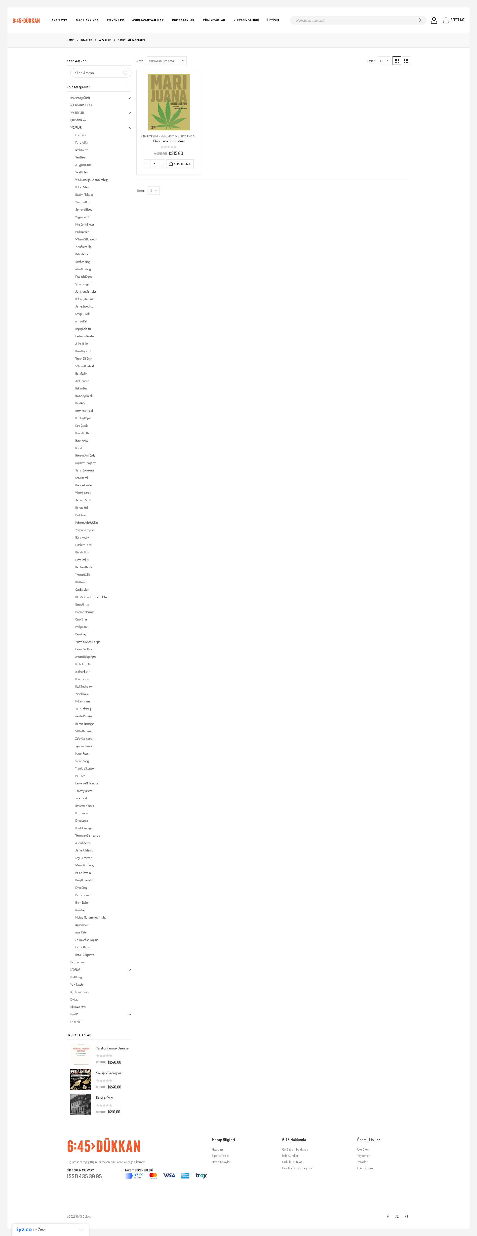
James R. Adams (83, 850)
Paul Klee (80, 776)
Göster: (371, 61)
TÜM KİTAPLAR (214, 20)
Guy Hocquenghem (85, 463)
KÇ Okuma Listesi (79, 992)
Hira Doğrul (81, 403)
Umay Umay (82, 604)
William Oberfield (84, 366)
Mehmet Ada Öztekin (86, 522)
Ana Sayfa (59, 20)
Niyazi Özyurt (82, 925)
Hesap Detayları (221, 1162)
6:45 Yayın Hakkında (295, 1149)
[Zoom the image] (104, 1140)
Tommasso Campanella (87, 835)
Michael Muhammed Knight (90, 917)
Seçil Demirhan (83, 858)
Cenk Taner (81, 619)
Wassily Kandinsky (84, 865)
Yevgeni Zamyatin (84, 530)
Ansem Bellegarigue (85, 656)
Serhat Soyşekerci (84, 470)
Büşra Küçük (82, 537)
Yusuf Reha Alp (83, 247)
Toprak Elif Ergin (83, 358)
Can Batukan (82, 589)
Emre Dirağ (81, 887)
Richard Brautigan (84, 724)
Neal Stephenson (84, 686)
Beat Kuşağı (76, 977)
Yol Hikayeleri (77, 984)
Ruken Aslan (81, 187)
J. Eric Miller (81, 344)
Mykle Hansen (82, 701)
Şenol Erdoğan (82, 284)
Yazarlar (362, 1162)
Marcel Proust (82, 753)
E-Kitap (74, 999)
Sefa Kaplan (81, 172)
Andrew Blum (82, 671)
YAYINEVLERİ (77, 113)
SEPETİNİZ (457, 20)
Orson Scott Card (84, 411)
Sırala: (140, 61)
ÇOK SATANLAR (183, 20)
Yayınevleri (363, 1156)
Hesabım (217, 1149)
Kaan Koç (80, 910)
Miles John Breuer (84, 224)
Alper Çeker (81, 932)
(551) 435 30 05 (84, 1176)
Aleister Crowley (83, 716)
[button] (397, 60)
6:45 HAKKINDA (87, 20)
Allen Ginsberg (82, 269)
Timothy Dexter (83, 791)
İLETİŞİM (273, 20)
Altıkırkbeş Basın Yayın (153, 136)
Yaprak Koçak (82, 694)
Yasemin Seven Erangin (87, 642)
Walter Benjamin (84, 731)
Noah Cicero (81, 150)
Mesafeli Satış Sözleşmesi (297, 1168)
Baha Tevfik (81, 373)
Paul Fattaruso (82, 895)
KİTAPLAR (75, 969)
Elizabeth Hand (83, 545)
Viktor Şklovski (83, 493)
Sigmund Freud (83, 209)
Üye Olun (363, 1149)
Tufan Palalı (81, 798)
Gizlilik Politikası (292, 1162)
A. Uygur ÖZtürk (83, 165)
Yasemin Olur (82, 202)
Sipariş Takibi (220, 1156)
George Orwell (82, 314)
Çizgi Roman (77, 962)
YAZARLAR (75, 127)
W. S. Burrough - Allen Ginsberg (91, 180)
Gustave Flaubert (84, 485)
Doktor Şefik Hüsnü (85, 299)
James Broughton (84, 306)
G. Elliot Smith (83, 664)
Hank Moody (81, 440)
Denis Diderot (82, 679)
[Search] (420, 20)
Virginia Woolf (82, 217)
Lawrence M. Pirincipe (86, 783)
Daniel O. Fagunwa (84, 955)
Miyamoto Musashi (85, 612)
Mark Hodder (81, 232)
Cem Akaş (80, 634)
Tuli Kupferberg (83, 709)
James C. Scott (83, 500)
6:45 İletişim (365, 1168)
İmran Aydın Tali (83, 396)
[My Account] (434, 20)
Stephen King (82, 262)
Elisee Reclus (81, 560)
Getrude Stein (82, 254)
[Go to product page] (169, 102)
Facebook (388, 1216)
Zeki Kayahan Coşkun (86, 940)
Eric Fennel (81, 135)
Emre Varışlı (81, 820)
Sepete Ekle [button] (182, 164)
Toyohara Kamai (83, 746)
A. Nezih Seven (82, 843)
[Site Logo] (26, 20)
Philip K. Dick (82, 627)
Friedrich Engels (83, 276)
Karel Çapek (81, 425)
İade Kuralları (290, 1156)
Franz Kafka (81, 142)
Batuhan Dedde (83, 567)
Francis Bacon (82, 947)
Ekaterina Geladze (84, 336)
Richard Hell (81, 507)
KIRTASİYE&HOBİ (246, 20)
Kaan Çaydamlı (83, 351)
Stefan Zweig (82, 761)
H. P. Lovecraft (82, 813)
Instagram (406, 1216)
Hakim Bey (81, 388)
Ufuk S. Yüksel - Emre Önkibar (91, 597)
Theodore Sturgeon (85, 768)
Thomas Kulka (82, 575)
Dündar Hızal (82, 552)
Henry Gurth (82, 433)
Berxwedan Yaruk (84, 806)
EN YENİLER (115, 20)
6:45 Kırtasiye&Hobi (80, 98)
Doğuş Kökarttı (83, 329)
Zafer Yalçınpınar (84, 738)
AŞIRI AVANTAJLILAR (148, 20)
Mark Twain (81, 515)
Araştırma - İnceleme (179, 136)
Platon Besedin (83, 873)
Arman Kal (80, 321)
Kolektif (79, 448)
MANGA (74, 1014)
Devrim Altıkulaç (84, 194)
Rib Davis (79, 582)
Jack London (82, 381)
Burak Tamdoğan (84, 828)
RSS (397, 1216)
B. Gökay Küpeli (83, 418)
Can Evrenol (81, 478)
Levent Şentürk (83, 649)
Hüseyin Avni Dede (85, 455)
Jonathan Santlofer (85, 291)
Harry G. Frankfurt (84, 880)
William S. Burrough (86, 239)
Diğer (196, 136)
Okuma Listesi (78, 1007)
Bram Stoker (81, 902)
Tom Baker (80, 157)
